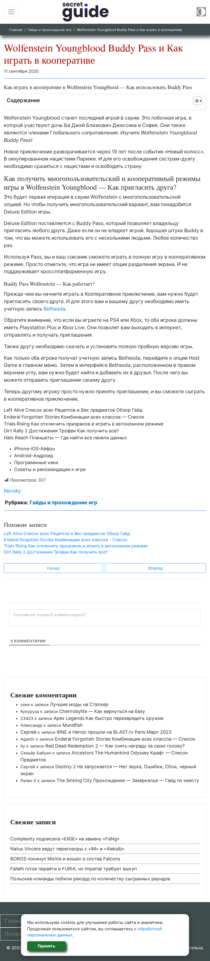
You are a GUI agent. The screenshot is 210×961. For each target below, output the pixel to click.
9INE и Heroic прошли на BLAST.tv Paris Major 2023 (114, 732)
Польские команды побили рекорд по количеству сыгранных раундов (90, 878)
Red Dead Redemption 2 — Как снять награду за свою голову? (115, 746)
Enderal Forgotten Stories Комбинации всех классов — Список (74, 417)
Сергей (28, 732)
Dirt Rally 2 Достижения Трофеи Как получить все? (61, 430)
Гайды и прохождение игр (49, 30)
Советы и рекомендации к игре (50, 469)
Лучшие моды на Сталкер (79, 704)
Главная (15, 30)
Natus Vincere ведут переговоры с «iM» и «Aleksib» (67, 848)
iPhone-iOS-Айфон (34, 448)
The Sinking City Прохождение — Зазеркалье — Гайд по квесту (127, 780)
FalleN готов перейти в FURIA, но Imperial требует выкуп (73, 868)
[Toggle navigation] (11, 12)
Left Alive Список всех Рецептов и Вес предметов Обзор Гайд (73, 410)
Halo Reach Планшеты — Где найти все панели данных (65, 437)
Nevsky (12, 491)
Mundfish (72, 725)
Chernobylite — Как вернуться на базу (102, 711)
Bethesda (54, 309)
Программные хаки (36, 462)
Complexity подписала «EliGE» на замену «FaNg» (65, 838)
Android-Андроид (33, 455)
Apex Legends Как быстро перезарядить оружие (108, 718)
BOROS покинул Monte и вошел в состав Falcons (65, 858)
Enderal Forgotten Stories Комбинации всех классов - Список (66, 539)
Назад (53, 568)
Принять (46, 945)
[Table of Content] (197, 101)
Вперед (155, 568)
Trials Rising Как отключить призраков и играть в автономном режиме (83, 423)
